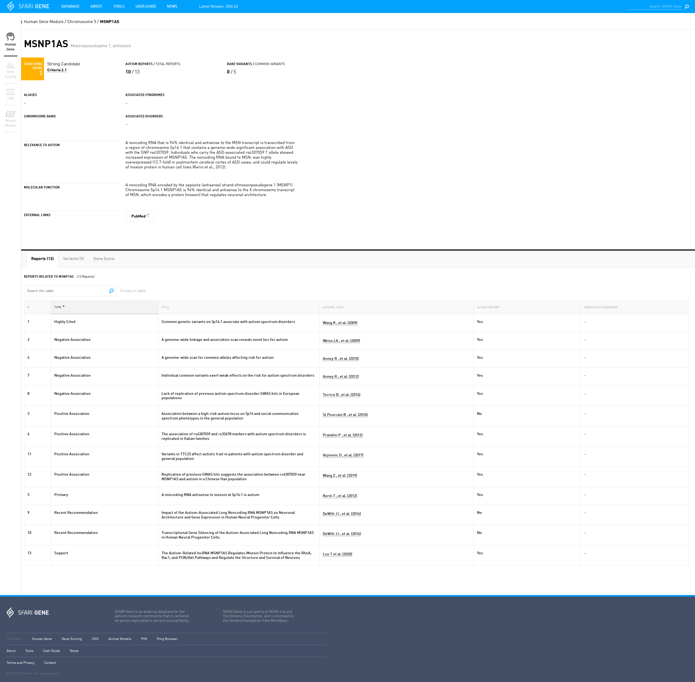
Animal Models (119, 639)
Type (57, 307)
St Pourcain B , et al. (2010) (345, 415)
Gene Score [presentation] (103, 259)
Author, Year (333, 307)
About (96, 6)
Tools (119, 6)
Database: (14, 639)
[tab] (42, 259)
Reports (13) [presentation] (42, 259)
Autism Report (488, 307)
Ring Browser (167, 639)
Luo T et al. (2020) (337, 554)
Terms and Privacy (20, 663)
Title (165, 307)
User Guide (145, 6)
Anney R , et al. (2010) (341, 359)
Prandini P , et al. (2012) (342, 435)
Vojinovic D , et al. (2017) (343, 455)
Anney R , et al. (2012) (341, 377)
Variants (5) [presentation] (73, 259)
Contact (50, 663)
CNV (95, 639)
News (172, 6)
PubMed (138, 216)
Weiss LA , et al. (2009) (341, 341)
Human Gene (42, 639)
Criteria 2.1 (57, 70)
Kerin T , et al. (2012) (340, 496)
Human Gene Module (44, 22)
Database (70, 6)
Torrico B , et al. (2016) (341, 395)
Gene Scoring (72, 639)
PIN (144, 639)
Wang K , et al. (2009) (340, 323)
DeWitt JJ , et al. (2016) (342, 514)
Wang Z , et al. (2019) (340, 476)
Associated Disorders (600, 307)
